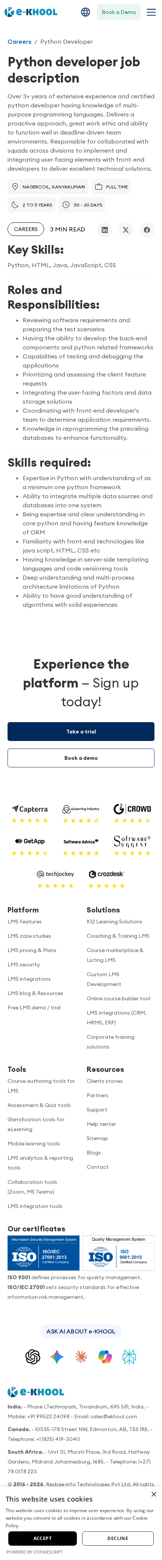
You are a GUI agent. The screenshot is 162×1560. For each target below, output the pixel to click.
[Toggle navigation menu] (149, 12)
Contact (98, 1166)
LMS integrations (29, 978)
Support (97, 1109)
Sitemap (97, 1138)
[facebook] (146, 229)
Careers (19, 41)
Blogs (94, 1152)
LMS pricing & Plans (32, 950)
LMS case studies (29, 935)
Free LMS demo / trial (34, 1007)
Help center (101, 1124)
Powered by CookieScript (34, 1552)
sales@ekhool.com (113, 1416)
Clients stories (105, 1081)
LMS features (25, 921)
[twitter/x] (125, 229)
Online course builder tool (118, 998)
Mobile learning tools (34, 1143)
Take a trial (81, 731)
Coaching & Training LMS (118, 935)
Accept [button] (43, 1538)
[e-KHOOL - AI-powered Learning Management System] (31, 12)
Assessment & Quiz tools (39, 1105)
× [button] (153, 1494)
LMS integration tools (35, 1206)
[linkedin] (104, 229)
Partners (98, 1095)
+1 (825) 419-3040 (58, 1439)
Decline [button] (117, 1538)
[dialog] (81, 1523)
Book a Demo (119, 12)
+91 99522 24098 (48, 1416)
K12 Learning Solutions (114, 921)
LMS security (24, 964)
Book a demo (81, 758)
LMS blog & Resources (35, 993)
